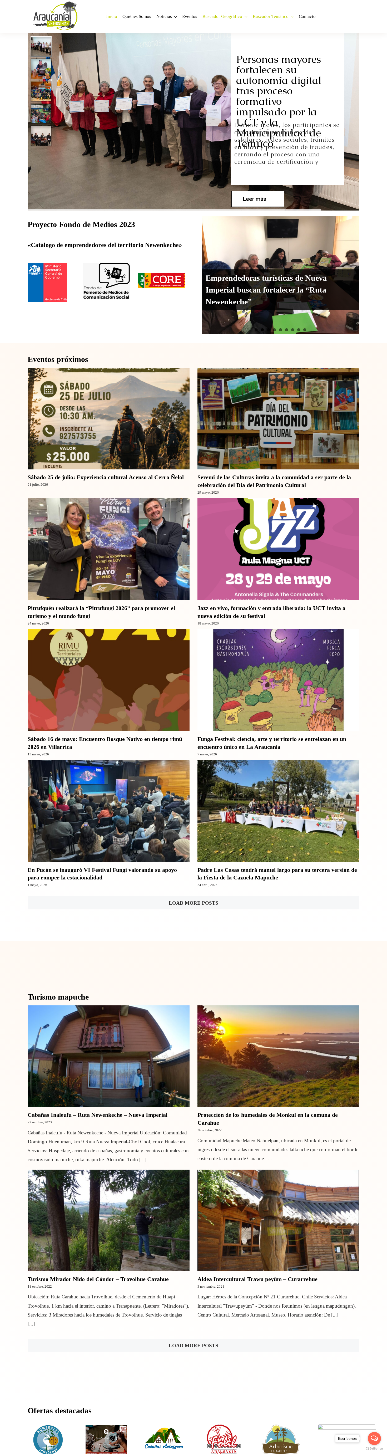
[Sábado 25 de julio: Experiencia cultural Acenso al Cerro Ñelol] (109, 419)
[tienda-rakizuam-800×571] (106, 1427)
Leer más (254, 199)
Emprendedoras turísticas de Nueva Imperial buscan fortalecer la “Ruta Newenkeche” (266, 290)
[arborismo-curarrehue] (280, 1427)
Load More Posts (193, 903)
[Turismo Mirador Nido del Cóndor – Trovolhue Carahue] (109, 1221)
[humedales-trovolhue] (48, 1427)
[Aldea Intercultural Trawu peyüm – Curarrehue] (278, 1221)
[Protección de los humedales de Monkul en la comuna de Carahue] (278, 1056)
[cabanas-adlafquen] (164, 1427)
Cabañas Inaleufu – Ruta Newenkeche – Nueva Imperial (97, 1115)
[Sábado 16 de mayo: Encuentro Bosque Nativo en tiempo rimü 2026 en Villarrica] (109, 680)
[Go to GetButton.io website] (374, 1448)
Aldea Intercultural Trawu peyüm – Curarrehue (257, 1279)
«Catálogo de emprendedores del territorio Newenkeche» (105, 245)
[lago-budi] (347, 1427)
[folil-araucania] (222, 1427)
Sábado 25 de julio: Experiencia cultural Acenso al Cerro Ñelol (106, 477)
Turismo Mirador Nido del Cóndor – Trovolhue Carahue (98, 1279)
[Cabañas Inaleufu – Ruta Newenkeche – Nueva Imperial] (109, 1056)
